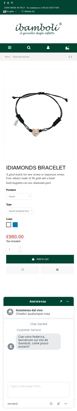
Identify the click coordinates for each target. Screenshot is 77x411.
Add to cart (42, 259)
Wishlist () (29, 11)
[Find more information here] (38, 352)
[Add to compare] (57, 270)
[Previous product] (70, 57)
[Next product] (71, 57)
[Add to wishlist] (22, 270)
